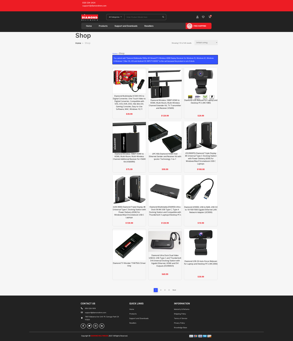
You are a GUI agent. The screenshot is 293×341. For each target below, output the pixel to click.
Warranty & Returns (181, 309)
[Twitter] (89, 325)
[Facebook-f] (83, 325)
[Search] (163, 17)
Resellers (148, 26)
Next (174, 290)
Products (103, 26)
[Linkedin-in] (101, 325)
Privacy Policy (179, 323)
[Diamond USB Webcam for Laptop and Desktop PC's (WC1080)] (200, 84)
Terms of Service (180, 318)
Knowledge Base (180, 328)
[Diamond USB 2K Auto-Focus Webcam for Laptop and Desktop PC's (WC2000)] (200, 245)
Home (89, 26)
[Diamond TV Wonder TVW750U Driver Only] (129, 245)
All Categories (114, 17)
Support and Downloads (126, 26)
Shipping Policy (180, 314)
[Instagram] (95, 325)
